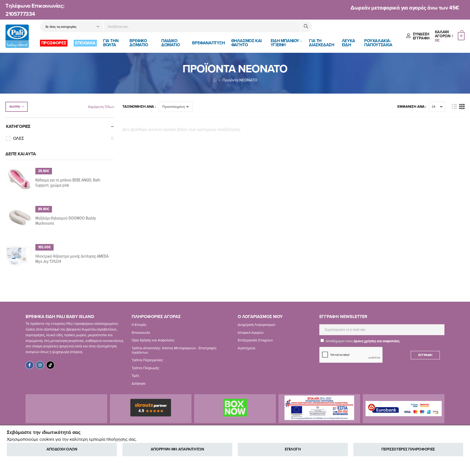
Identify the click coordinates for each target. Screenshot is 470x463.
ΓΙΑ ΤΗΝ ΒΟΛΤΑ (110, 42)
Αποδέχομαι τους (362, 341)
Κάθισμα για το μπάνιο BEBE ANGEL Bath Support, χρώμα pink (67, 182)
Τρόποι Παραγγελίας (147, 360)
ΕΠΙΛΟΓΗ (293, 449)
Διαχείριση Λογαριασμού (256, 325)
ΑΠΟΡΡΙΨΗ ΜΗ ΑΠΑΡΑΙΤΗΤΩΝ (177, 449)
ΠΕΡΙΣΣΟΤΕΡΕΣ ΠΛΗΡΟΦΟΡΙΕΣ (408, 449)
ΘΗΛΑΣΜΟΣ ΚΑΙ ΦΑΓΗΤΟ (246, 42)
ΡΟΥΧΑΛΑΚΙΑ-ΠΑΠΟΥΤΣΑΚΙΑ (378, 42)
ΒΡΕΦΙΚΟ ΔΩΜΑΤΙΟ (138, 42)
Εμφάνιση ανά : (411, 106)
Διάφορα (139, 383)
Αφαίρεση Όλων (101, 106)
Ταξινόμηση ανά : (139, 106)
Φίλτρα (14, 107)
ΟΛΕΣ (63, 138)
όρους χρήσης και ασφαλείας (377, 341)
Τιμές (135, 376)
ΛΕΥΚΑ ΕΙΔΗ (348, 42)
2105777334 (20, 14)
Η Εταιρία (139, 325)
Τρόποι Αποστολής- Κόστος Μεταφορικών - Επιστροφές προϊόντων (174, 350)
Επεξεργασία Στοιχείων (255, 340)
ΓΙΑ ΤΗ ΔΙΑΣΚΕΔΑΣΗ (321, 42)
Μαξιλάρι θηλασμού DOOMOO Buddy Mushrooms (65, 220)
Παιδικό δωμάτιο (170, 42)
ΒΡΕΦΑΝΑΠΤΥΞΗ (208, 43)
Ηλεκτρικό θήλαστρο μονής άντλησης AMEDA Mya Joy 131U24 (72, 259)
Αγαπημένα (246, 348)
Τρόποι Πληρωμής (145, 368)
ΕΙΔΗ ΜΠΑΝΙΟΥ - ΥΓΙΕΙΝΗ (286, 42)
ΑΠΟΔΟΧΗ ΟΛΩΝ (62, 449)
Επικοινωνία (141, 333)
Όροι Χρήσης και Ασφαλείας (153, 340)
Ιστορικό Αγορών (251, 333)
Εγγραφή (425, 355)
